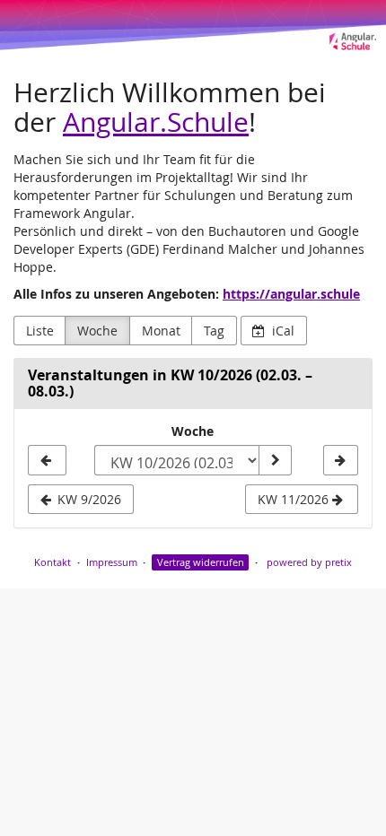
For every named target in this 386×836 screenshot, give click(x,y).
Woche (97, 330)
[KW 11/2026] (340, 460)
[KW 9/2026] (47, 460)
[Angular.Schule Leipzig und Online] (193, 25)
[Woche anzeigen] (275, 460)
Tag (214, 330)
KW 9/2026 (87, 499)
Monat (161, 330)
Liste (40, 330)
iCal (281, 330)
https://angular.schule (291, 293)
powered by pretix (309, 562)
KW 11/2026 (295, 499)
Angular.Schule (156, 121)
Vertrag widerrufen (200, 562)
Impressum (111, 562)
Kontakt (52, 562)
